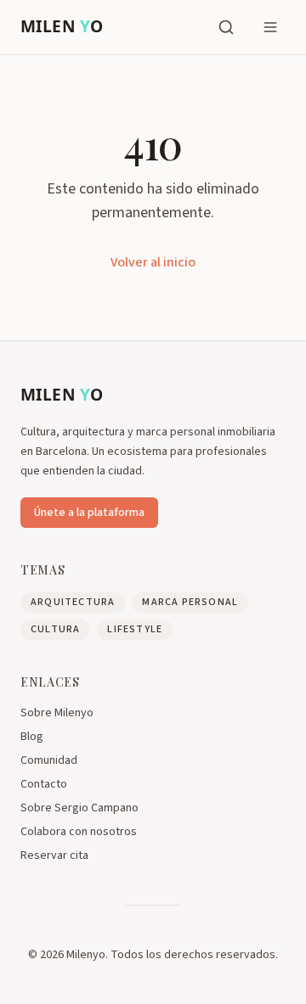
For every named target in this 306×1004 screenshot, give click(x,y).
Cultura (55, 629)
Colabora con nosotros (78, 831)
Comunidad (48, 760)
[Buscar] (226, 27)
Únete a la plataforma (89, 512)
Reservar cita (54, 855)
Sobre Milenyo (57, 712)
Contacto (43, 784)
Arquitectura (73, 602)
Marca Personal (190, 602)
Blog (31, 736)
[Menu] (270, 27)
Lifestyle (134, 629)
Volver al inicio (153, 262)
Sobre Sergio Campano (79, 807)
